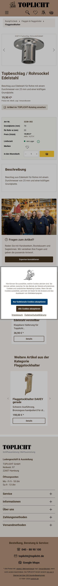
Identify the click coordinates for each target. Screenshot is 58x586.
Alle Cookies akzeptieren (29, 309)
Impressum (17, 315)
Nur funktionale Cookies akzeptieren (29, 302)
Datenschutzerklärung (35, 315)
